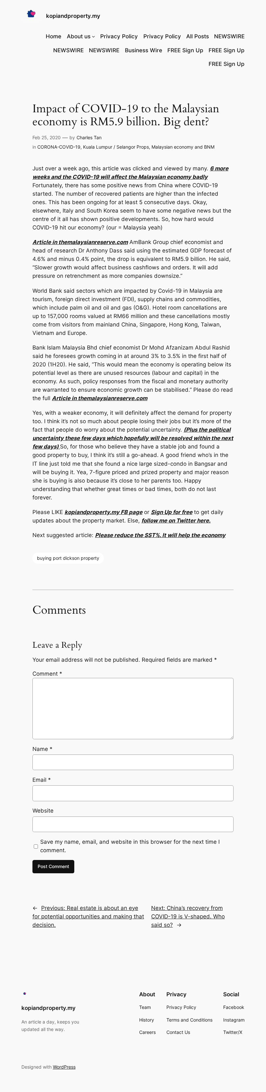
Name (42, 749)
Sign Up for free (171, 512)
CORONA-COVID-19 (58, 147)
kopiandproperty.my (73, 16)
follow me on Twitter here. (176, 520)
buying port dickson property (68, 558)
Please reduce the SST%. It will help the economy (160, 535)
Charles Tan (89, 137)
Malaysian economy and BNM (182, 147)
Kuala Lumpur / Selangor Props (116, 147)
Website (43, 810)
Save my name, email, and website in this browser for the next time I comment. (130, 846)
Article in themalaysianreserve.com (80, 242)
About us (79, 36)
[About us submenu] (93, 36)
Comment (47, 673)
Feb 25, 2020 (46, 137)
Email (41, 780)
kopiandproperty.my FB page (103, 512)
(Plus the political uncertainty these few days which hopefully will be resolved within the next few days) (132, 438)
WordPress (64, 1067)
